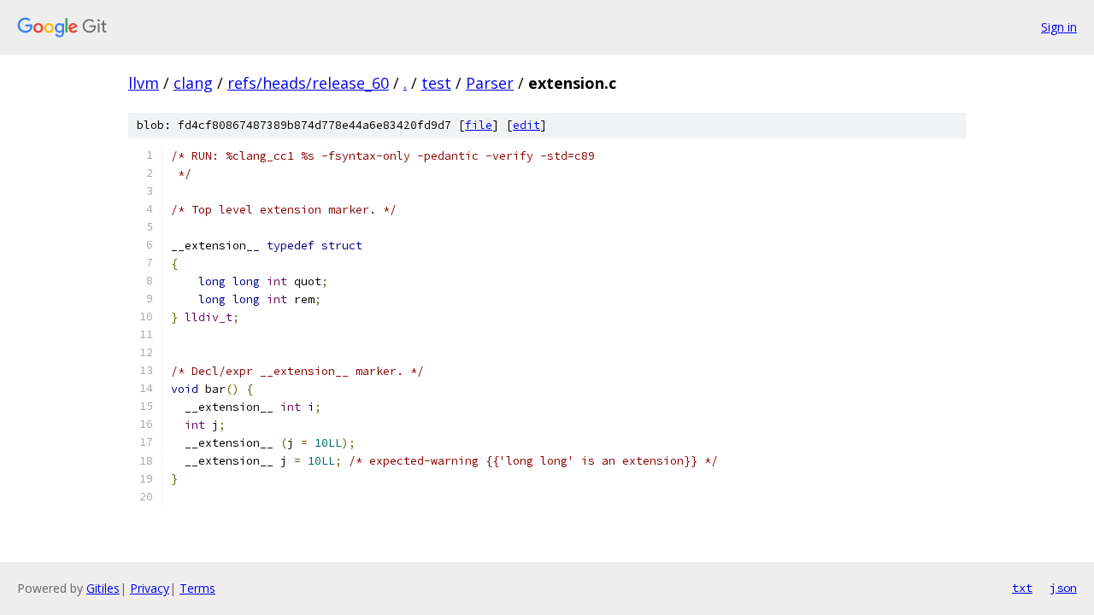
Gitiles (103, 588)
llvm (143, 83)
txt (1022, 587)
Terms (197, 588)
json (1063, 587)
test (436, 83)
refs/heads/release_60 (308, 83)
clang (193, 83)
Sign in (1059, 27)
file (478, 125)
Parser (490, 83)
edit (526, 125)
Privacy (149, 588)
